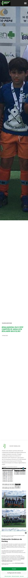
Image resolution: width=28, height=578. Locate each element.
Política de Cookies (8, 576)
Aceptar (14, 569)
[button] (25, 533)
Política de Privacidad (15, 576)
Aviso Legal (22, 576)
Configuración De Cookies (14, 572)
